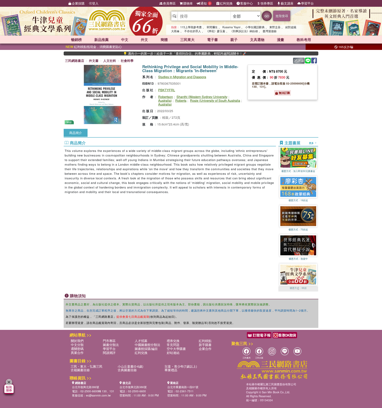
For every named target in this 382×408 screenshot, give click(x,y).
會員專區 (169, 3)
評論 (301, 60)
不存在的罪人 (192, 31)
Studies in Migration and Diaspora (182, 77)
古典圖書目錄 (127, 370)
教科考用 (304, 39)
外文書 (93, 60)
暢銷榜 (76, 39)
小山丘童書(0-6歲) (130, 366)
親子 (234, 39)
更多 (311, 143)
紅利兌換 (226, 3)
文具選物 (257, 39)
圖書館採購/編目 (146, 348)
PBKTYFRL (166, 90)
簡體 (164, 39)
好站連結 (173, 352)
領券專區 (266, 3)
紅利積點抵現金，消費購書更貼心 (94, 46)
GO (266, 16)
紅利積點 (205, 340)
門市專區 (109, 340)
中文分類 (77, 344)
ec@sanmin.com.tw (98, 395)
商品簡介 (75, 132)
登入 (95, 3)
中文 (124, 39)
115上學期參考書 (191, 27)
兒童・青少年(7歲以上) (181, 366)
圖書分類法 (111, 344)
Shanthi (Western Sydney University (201, 96)
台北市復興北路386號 (85, 387)
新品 (101, 39)
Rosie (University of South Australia (215, 100)
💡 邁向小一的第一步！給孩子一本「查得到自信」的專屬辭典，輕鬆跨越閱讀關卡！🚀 (170, 53)
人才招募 (141, 340)
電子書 (212, 39)
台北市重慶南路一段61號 (182, 387)
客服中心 (246, 3)
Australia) (165, 100)
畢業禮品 (171, 370)
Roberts (180, 100)
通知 (205, 3)
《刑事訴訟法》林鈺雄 (244, 31)
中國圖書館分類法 (147, 344)
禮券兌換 (173, 340)
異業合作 (77, 352)
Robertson (165, 96)
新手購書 (205, 344)
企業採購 (78, 3)
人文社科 (109, 60)
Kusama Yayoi (231, 27)
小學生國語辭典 (255, 27)
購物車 (188, 3)
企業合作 (205, 348)
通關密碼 (77, 348)
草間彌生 (212, 27)
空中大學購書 (176, 348)
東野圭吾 (275, 27)
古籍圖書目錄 (80, 370)
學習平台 (307, 3)
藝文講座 (287, 3)
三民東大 (187, 39)
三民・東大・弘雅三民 (86, 366)
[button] (298, 289)
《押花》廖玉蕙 (215, 31)
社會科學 (127, 60)
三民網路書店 (74, 60)
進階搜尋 (281, 16)
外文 (144, 39)
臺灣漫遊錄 (270, 31)
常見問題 (173, 344)
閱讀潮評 (109, 352)
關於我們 (77, 340)
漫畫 (280, 39)
